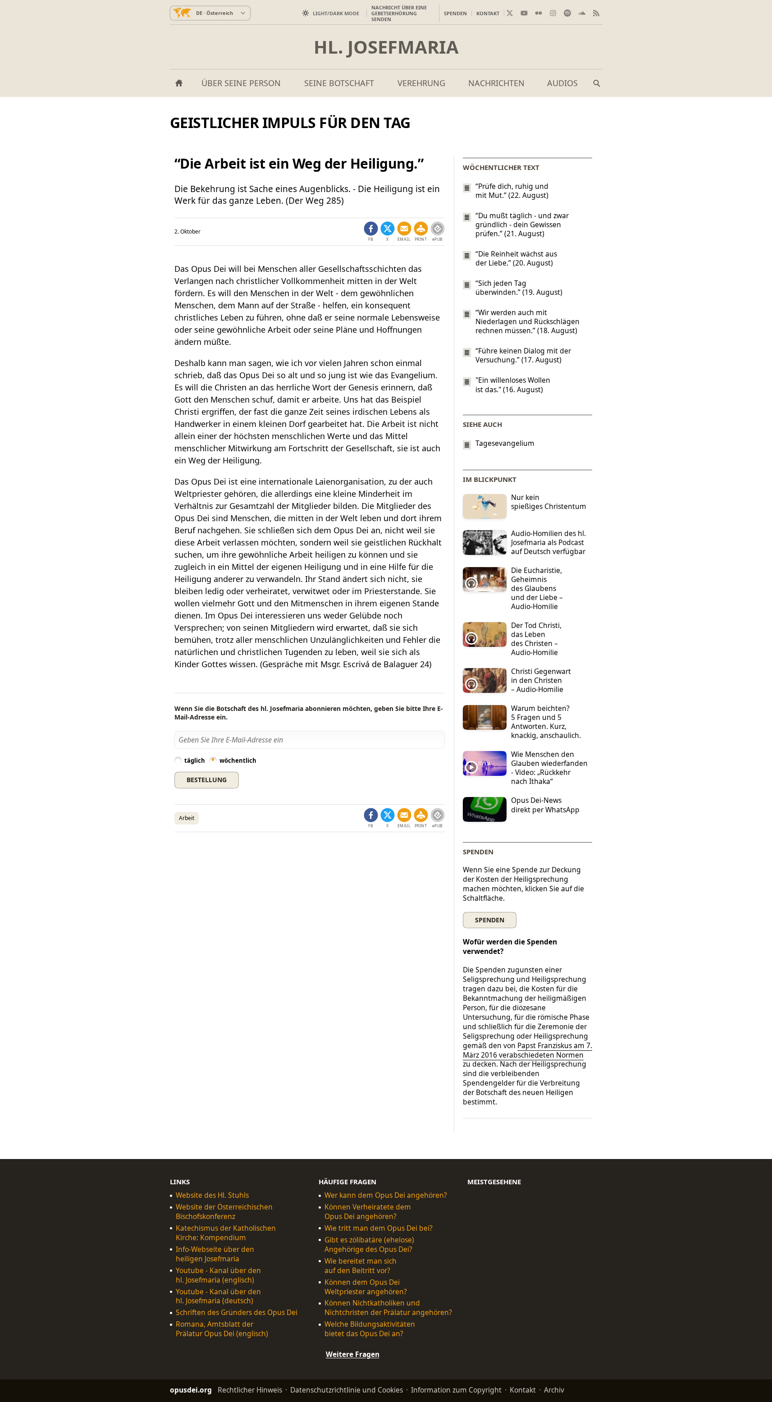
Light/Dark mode (336, 13)
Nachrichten (496, 83)
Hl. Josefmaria (386, 47)
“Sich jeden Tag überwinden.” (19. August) (518, 288)
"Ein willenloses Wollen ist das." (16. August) (512, 385)
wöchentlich (237, 760)
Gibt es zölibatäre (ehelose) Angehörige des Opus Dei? (369, 1244)
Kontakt (487, 13)
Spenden (455, 13)
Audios (562, 83)
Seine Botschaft (339, 83)
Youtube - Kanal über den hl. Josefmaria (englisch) (218, 1275)
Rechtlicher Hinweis (250, 1390)
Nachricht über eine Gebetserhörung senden (399, 13)
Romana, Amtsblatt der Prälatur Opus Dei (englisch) (222, 1329)
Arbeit (186, 818)
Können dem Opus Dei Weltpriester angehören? (365, 1287)
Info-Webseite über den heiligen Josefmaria (215, 1254)
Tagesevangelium (504, 443)
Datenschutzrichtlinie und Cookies (346, 1390)
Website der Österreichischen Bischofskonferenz (224, 1211)
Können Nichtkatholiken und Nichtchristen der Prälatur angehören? (388, 1308)
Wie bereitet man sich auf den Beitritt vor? (360, 1265)
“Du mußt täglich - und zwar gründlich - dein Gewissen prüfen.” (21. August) (522, 224)
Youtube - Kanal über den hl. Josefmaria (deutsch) (218, 1296)
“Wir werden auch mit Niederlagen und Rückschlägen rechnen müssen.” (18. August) (527, 321)
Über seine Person (241, 83)
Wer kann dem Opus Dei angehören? (385, 1195)
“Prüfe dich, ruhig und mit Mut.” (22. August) (511, 191)
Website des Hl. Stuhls (212, 1195)
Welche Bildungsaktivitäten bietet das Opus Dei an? (369, 1329)
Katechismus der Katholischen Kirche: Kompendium (226, 1232)
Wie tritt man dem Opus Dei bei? (378, 1228)
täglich (194, 760)
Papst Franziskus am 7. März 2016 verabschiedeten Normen (527, 1050)
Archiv (554, 1390)
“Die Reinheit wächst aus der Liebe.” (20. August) (516, 258)
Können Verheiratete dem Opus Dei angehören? (367, 1211)
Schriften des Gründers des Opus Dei (236, 1312)
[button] (421, 231)
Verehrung (421, 83)
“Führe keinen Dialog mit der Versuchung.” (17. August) (523, 355)
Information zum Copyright (456, 1390)
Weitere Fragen (352, 1354)
